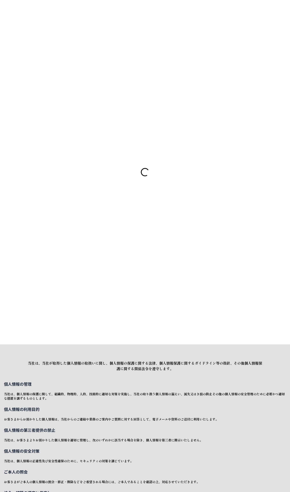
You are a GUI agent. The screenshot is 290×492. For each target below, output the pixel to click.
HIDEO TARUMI (28, 8)
